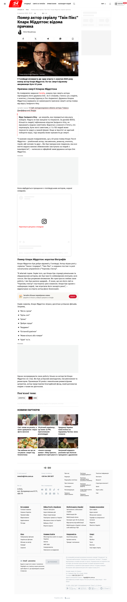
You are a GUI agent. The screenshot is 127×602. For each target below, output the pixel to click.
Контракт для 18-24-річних (75, 520)
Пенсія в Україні (95, 525)
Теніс (91, 542)
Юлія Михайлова (29, 32)
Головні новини (26, 509)
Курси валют (94, 512)
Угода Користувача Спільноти (86, 490)
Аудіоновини (25, 520)
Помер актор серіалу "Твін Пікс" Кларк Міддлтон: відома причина (51, 9)
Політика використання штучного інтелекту (86, 479)
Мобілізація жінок (72, 517)
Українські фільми (26, 539)
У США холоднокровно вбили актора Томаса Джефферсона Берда (43, 109)
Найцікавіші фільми (27, 537)
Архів (97, 486)
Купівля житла (71, 539)
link (42, 489)
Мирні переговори (50, 515)
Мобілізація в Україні (75, 507)
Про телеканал (69, 483)
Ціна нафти (93, 509)
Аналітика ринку (72, 537)
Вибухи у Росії (48, 523)
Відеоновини (25, 517)
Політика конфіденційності (85, 474)
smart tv (93, 588)
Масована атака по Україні (52, 520)
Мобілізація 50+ (72, 514)
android (71, 588)
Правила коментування (84, 495)
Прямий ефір (25, 515)
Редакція (67, 476)
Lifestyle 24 (20, 9)
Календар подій (64, 4)
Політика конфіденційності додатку (85, 485)
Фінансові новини (96, 515)
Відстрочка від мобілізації (75, 522)
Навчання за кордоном (51, 550)
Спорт (92, 534)
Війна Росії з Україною (52, 507)
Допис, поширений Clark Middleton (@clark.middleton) (36, 253)
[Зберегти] (72, 38)
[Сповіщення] (110, 3)
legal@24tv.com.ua (89, 577)
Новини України (26, 512)
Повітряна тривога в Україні (53, 517)
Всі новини (25, 507)
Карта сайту (99, 490)
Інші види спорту (95, 548)
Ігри (97, 493)
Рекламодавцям (69, 490)
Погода (23, 523)
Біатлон (92, 545)
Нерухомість (71, 534)
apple (82, 588)
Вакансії (98, 480)
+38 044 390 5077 (47, 476)
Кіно (27, 9)
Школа (46, 542)
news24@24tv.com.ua (25, 476)
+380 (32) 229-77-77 (77, 575)
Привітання (51, 4)
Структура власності (102, 483)
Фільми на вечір (26, 542)
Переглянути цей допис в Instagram (31, 227)
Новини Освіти (49, 534)
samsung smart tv (105, 588)
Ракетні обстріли (49, 509)
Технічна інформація (102, 473)
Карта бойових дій (50, 512)
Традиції (27, 4)
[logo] (15, 3)
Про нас (66, 473)
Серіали (23, 548)
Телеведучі (67, 486)
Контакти (99, 476)
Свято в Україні (39, 4)
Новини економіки (97, 507)
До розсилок (52, 562)
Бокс (91, 537)
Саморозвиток (48, 547)
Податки (92, 522)
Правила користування (68, 493)
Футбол (92, 539)
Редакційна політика (70, 480)
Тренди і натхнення (73, 542)
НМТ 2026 (47, 544)
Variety (42, 93)
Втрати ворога (48, 526)
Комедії (23, 545)
